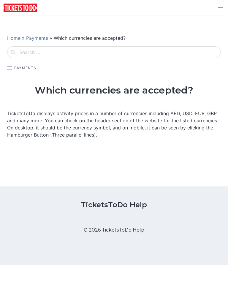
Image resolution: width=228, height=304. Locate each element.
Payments (37, 38)
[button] (220, 7)
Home (13, 38)
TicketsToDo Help (114, 205)
